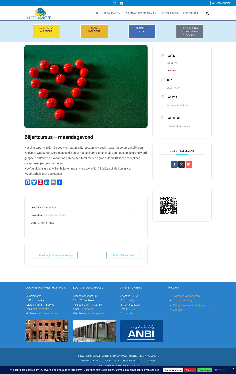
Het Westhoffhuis (42, 309)
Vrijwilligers (170, 13)
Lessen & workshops (179, 126)
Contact (177, 309)
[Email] (114, 3)
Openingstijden (49, 313)
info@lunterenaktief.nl (55, 215)
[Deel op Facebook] (174, 164)
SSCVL (131, 309)
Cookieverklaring (182, 300)
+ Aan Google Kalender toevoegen (54, 255)
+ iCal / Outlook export (123, 255)
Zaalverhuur (191, 13)
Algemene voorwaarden (186, 296)
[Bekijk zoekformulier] (207, 13)
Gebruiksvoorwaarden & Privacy (191, 305)
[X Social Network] (181, 164)
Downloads (126, 313)
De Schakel (87, 309)
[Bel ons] (121, 3)
